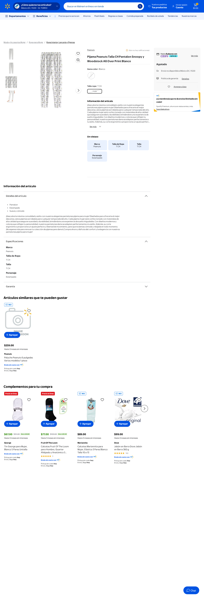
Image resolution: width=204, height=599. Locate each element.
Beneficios (42, 16)
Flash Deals (99, 16)
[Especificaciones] (146, 241)
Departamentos (17, 16)
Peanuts (91, 50)
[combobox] (104, 6)
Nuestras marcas (189, 16)
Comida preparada (135, 16)
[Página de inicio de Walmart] (7, 6)
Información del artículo (20, 186)
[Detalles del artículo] (146, 196)
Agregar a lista (180, 86)
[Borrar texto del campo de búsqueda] (133, 6)
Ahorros (87, 16)
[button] (157, 6)
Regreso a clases (115, 16)
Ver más (93, 126)
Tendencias (173, 16)
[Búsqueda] (140, 6)
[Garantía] (146, 286)
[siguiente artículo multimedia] (78, 90)
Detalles (185, 79)
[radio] (91, 77)
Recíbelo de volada (155, 16)
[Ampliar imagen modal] (78, 60)
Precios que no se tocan (69, 16)
